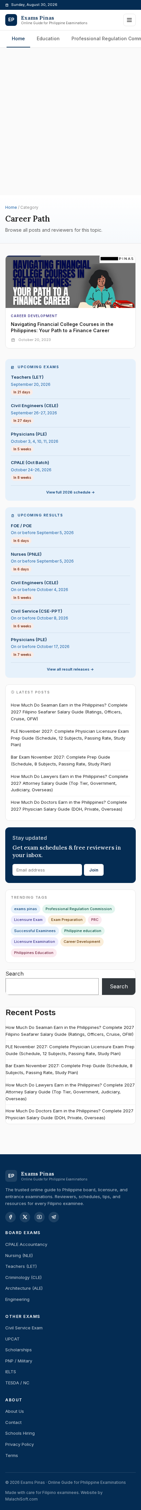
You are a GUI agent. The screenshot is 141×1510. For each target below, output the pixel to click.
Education (48, 38)
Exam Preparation (67, 919)
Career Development (34, 316)
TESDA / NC (17, 1382)
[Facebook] (10, 1217)
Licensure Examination (34, 941)
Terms (11, 1455)
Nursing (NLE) (19, 1255)
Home (18, 38)
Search (15, 973)
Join (93, 869)
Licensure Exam (28, 919)
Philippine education (82, 930)
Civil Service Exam (24, 1327)
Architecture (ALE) (24, 1288)
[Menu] (129, 20)
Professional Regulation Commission (79, 909)
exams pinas (25, 909)
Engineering (17, 1299)
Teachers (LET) (21, 1266)
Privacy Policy (19, 1444)
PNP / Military (18, 1360)
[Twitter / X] (25, 1217)
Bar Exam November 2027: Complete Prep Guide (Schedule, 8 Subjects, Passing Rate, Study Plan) (61, 760)
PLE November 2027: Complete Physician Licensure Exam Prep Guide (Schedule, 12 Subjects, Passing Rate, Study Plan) (70, 737)
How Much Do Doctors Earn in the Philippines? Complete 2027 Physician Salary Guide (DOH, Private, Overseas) (69, 806)
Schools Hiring (20, 1433)
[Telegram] (54, 1217)
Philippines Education (33, 952)
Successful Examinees (35, 930)
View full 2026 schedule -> (70, 492)
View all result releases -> (70, 669)
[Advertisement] (70, 75)
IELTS (10, 1371)
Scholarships (18, 1349)
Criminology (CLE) (23, 1277)
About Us (14, 1411)
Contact (13, 1422)
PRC (94, 919)
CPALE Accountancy (26, 1244)
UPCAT (12, 1338)
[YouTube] (39, 1217)
